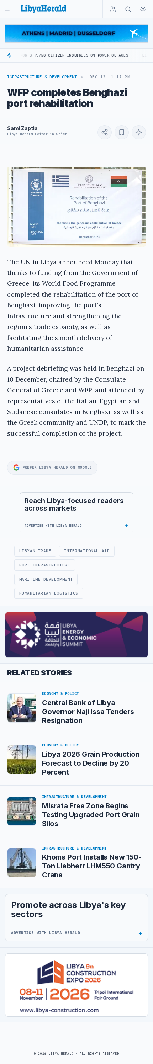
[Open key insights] (139, 132)
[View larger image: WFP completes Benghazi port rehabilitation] (76, 207)
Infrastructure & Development (42, 76)
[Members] (113, 9)
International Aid (87, 550)
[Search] (128, 9)
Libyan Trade (35, 550)
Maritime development (46, 579)
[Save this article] (122, 132)
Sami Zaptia (22, 128)
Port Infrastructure (44, 565)
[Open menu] (7, 9)
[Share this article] (104, 132)
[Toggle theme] (143, 9)
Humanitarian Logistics (48, 593)
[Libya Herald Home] (43, 9)
